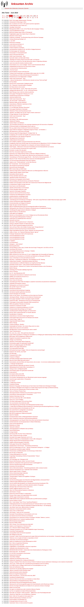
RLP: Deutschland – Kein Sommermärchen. (19, 163)
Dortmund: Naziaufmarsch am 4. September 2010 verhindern (23, 469)
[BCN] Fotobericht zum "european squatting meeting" (21, 519)
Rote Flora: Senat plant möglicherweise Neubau (20, 151)
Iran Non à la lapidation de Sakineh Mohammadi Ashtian (22, 590)
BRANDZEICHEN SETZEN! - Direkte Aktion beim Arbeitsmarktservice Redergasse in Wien (30, 549)
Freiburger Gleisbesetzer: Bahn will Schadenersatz (21, 233)
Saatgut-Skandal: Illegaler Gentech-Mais (18, 172)
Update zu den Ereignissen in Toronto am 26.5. (20, 526)
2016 (31, 15)
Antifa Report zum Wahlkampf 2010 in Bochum (20, 218)
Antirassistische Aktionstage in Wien (17, 22)
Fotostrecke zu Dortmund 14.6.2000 (17, 305)
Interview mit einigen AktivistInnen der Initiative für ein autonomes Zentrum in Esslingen (29, 585)
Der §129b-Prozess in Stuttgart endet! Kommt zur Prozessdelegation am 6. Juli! (27, 565)
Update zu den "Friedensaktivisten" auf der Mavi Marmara (22, 162)
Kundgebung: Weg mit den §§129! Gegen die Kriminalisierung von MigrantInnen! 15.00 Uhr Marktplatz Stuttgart (35, 143)
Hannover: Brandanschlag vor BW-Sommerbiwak (20, 464)
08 (25, 17)
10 (30, 17)
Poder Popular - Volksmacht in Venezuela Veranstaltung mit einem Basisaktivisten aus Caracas (31, 146)
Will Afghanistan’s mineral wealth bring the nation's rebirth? (23, 329)
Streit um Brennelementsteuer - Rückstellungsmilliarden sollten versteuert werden (28, 467)
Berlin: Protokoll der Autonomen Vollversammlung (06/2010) (23, 418)
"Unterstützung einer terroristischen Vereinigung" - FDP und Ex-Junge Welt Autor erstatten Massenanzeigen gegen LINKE (37, 199)
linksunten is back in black (15, 35)
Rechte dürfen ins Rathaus (15, 46)
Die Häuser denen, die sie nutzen (17, 87)
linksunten (21, 8)
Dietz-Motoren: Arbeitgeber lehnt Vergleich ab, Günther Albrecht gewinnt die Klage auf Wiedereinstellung (33, 387)
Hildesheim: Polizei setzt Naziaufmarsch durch (20, 110)
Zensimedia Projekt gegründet (16, 531)
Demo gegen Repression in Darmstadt (18, 109)
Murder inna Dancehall (14, 587)
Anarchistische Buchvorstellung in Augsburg (19, 290)
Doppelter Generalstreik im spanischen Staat (19, 338)
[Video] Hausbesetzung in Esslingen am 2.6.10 (20, 597)
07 (22, 17)
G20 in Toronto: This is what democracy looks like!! (21, 524)
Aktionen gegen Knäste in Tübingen (17, 471)
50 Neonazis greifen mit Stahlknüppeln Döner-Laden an (22, 126)
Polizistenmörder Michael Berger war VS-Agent (20, 309)
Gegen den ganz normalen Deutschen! (18, 204)
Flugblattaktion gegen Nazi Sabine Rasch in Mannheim (22, 34)
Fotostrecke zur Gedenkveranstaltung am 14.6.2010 (21, 307)
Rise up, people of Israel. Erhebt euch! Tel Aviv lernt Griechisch (24, 128)
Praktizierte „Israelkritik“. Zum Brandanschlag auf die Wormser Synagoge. (26, 37)
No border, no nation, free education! (17, 150)
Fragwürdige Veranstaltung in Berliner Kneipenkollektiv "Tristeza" (24, 456)
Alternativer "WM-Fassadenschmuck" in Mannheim (21, 221)
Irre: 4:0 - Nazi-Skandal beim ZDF (17, 273)
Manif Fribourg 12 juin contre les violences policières (21, 92)
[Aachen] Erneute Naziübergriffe (16, 167)
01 (7, 17)
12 (35, 17)
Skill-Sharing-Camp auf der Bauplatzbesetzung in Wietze (22, 582)
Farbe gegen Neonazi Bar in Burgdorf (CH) (19, 444)
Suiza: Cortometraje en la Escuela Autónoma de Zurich (22, 257)
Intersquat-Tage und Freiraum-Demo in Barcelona (20, 486)
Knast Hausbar (12, 478)
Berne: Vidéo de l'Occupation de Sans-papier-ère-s (21, 596)
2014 (24, 15)
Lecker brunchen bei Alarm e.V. (16, 44)
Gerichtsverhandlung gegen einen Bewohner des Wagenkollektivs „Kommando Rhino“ (29, 479)
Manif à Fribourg (13, 268)
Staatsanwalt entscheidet (15, 555)
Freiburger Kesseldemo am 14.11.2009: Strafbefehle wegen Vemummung (26, 529)
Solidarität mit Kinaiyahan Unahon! (17, 283)
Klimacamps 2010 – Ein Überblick (17, 551)
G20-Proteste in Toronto (14, 491)
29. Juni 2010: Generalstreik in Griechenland (19, 553)
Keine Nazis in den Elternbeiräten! (17, 186)
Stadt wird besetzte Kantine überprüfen (18, 572)
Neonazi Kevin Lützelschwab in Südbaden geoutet (21, 83)
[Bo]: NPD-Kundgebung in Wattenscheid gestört (20, 413)
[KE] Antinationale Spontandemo (17, 520)
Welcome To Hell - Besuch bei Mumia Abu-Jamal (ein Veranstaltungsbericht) (27, 158)
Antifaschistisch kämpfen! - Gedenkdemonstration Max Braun (23, 261)
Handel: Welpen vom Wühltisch (16, 122)
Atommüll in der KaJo (14, 220)
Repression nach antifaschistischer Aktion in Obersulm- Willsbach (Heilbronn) (27, 153)
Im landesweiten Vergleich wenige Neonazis (19, 184)
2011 (14, 15)
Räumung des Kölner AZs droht (16, 544)
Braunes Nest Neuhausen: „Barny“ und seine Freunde (22, 461)
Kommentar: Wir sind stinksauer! (16, 466)
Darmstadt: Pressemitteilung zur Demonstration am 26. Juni (23, 514)
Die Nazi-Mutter (13, 81)
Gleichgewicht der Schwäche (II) (16, 138)
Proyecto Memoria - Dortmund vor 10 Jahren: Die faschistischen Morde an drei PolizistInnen (30, 266)
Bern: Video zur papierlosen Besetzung (18, 543)
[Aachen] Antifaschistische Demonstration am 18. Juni (21, 408)
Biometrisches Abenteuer (15, 288)
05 (17, 17)
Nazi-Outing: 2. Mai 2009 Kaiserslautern (18, 119)
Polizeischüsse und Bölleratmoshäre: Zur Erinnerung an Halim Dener (25, 450)
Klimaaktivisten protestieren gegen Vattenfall (19, 449)
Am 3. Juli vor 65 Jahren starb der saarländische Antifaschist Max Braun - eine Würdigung (30, 505)
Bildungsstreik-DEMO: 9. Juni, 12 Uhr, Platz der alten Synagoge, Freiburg (26, 28)
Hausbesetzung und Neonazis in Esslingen (19, 95)
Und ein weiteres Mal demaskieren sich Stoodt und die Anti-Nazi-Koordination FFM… (29, 483)
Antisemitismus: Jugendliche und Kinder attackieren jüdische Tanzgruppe (26, 485)
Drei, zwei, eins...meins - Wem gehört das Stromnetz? (21, 333)
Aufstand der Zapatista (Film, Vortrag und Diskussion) (21, 560)
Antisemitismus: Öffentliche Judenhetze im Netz (20, 104)
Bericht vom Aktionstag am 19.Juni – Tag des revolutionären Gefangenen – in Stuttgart (29, 447)
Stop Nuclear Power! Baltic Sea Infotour (18, 411)
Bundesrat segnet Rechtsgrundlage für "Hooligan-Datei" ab (23, 133)
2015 (28, 15)
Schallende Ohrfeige (14, 384)
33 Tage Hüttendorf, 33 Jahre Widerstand (18, 114)
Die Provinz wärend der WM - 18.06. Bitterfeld (20, 397)
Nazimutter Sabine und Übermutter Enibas (19, 57)
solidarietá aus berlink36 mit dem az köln (18, 558)
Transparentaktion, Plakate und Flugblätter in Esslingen (22, 476)
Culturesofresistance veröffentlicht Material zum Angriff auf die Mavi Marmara (27, 262)
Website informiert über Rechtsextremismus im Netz (21, 440)
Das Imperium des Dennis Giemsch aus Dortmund (21, 515)
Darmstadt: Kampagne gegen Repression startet (20, 358)
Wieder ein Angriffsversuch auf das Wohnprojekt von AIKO (22, 541)
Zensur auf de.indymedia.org (16, 423)
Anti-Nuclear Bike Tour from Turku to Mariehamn (20, 433)
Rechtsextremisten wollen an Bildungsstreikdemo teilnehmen (23, 416)
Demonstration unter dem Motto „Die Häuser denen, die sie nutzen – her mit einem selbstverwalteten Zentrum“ (34, 362)
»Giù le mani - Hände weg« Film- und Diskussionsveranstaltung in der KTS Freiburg (29, 563)
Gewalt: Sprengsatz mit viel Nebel (17, 293)
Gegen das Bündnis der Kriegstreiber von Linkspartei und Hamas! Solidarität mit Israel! (29, 145)
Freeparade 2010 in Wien (15, 355)
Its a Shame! (12, 380)
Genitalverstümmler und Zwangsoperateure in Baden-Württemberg (24, 421)
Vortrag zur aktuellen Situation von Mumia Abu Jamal (21, 223)
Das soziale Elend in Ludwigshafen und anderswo (21, 409)
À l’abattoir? (12, 240)
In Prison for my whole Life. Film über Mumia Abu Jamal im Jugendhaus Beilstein (28, 61)
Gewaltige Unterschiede (15, 27)
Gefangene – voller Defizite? (16, 244)
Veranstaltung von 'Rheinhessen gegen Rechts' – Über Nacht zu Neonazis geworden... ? (30, 157)
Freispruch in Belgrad (14, 356)
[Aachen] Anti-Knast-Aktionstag (16, 474)
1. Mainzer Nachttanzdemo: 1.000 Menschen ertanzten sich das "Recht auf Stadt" (28, 80)
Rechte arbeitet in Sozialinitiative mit (17, 599)
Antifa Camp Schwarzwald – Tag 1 (17, 56)
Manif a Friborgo (13, 322)
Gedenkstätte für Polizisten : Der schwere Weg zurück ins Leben (24, 326)
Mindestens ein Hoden (14, 425)
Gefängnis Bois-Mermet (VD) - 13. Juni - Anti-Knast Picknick (23, 90)
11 (32, 17)
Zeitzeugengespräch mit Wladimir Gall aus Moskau (21, 428)
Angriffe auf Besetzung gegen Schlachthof (19, 442)
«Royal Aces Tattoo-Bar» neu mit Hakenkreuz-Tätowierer (22, 594)
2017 (35, 15)
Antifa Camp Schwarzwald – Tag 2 (17, 78)
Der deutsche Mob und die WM (16, 374)
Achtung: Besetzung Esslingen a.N (17, 39)
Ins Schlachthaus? (13, 242)
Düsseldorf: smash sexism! (15, 278)
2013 (21, 15)
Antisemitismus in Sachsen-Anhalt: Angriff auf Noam (21, 315)
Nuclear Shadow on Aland (15, 500)
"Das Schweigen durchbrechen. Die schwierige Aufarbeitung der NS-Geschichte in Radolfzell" (31, 124)
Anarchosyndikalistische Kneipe (16, 30)
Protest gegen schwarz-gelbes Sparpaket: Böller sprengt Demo (24, 302)
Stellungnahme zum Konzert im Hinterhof (19, 285)
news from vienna (13, 117)
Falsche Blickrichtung (14, 430)
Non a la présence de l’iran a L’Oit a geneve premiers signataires (24, 23)
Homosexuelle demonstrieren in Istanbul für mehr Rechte (22, 274)
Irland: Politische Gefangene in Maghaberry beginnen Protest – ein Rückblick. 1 (27, 129)
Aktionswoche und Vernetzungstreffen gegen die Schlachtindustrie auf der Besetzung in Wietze (31, 584)
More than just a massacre (15, 105)
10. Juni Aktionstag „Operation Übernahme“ (19, 107)
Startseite (7, 8)
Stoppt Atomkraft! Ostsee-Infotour (17, 321)
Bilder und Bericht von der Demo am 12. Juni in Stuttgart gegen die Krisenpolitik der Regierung (31, 254)
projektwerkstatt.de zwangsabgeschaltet (18, 196)
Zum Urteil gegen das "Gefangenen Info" (18, 459)
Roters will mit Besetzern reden (16, 567)
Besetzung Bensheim (14, 245)
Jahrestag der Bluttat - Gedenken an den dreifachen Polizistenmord (25, 297)
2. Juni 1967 (12, 40)
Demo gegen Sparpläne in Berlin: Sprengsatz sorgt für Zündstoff (24, 298)
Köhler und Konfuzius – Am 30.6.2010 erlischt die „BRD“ (22, 575)
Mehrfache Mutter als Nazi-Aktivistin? (18, 102)
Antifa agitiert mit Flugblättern (16, 213)
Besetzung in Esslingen (14, 42)
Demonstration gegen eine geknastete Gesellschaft (21, 370)
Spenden (26, 8)
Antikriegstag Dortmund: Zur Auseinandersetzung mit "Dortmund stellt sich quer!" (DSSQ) (30, 503)
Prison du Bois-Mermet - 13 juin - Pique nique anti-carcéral (23, 88)
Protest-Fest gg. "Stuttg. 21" (15, 319)
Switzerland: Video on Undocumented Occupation (21, 602)
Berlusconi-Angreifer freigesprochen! (18, 573)
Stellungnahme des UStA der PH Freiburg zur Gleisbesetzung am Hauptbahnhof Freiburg (30, 208)
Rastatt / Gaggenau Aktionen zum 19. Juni (19, 488)
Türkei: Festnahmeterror (15, 331)
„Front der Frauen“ (13, 69)
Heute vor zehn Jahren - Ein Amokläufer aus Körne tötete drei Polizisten (26, 295)
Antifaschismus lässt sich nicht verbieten (18, 327)
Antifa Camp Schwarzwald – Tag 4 (17, 116)
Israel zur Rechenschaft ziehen (16, 54)
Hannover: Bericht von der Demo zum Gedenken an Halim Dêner (24, 579)
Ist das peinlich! (13, 372)
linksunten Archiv (22, 3)
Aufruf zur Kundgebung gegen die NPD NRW (20, 344)
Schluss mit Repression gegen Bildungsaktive (20, 201)
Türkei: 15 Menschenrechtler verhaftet (18, 435)
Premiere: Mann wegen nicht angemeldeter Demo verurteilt (23, 495)
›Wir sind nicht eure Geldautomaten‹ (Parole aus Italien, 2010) (23, 389)
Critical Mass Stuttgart (14, 556)
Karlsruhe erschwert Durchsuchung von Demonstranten (22, 228)
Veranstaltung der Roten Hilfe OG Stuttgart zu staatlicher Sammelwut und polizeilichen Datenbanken (32, 281)
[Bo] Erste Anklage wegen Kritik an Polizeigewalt (20, 32)
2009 (7, 15)
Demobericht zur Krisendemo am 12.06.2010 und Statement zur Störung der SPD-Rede (29, 256)
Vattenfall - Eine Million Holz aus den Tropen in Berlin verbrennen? (24, 112)
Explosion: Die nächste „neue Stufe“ (17, 351)
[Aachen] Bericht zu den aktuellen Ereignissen (20, 136)
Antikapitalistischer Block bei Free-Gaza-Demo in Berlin (22, 66)
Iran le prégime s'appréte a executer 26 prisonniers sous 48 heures (24, 141)
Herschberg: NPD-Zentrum (15, 249)
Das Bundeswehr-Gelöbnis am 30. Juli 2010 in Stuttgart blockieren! (25, 49)
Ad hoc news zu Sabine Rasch (16, 510)
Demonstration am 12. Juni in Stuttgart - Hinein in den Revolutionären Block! (27, 64)
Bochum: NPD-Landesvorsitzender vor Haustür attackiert (22, 312)
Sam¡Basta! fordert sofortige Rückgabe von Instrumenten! (22, 310)
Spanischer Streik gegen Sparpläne (17, 191)
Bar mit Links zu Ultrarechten (16, 452)
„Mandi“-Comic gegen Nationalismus (18, 346)
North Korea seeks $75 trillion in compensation (20, 493)
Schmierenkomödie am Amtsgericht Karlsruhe (20, 203)
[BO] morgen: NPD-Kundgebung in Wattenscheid (20, 336)
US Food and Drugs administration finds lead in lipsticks (22, 160)
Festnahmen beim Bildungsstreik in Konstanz (20, 194)
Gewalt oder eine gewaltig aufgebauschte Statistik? (21, 568)
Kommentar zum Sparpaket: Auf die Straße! (19, 179)
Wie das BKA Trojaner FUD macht (17, 286)
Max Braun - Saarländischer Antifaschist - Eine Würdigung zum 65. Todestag (27, 259)
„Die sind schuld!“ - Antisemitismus (17, 100)
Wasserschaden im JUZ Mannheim (17, 211)
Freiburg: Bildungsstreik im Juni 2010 (18, 454)
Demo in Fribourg (13, 271)
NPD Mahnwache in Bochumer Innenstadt (19, 131)
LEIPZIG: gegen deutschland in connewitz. (19, 497)
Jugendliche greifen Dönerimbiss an (17, 177)
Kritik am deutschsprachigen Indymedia (18, 473)
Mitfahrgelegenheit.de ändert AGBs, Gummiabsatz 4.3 (21, 367)
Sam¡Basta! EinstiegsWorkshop (16, 577)
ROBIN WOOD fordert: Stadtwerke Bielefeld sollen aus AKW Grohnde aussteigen (28, 498)
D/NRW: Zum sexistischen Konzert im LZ (18, 276)
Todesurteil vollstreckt (14, 426)
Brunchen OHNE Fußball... (15, 522)
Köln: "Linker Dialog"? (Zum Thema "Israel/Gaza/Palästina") (23, 502)
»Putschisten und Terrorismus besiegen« (18, 539)
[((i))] (4, 6)
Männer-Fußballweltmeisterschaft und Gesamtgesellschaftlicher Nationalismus (27, 206)
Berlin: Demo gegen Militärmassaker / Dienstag (20, 20)
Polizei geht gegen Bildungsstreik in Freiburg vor (20, 216)
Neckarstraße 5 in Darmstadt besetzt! (18, 52)
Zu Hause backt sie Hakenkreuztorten (18, 68)
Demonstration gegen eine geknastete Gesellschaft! (21, 343)
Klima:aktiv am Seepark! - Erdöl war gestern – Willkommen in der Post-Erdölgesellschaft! (30, 592)
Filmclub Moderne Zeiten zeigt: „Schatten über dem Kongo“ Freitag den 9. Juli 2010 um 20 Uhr (31, 247)
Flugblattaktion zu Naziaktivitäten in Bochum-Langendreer (22, 546)
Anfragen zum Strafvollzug (15, 339)
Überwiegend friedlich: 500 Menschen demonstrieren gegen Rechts (25, 392)
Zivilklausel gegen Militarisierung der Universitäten (21, 481)
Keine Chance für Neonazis (15, 280)
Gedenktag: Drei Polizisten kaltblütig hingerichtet (20, 269)
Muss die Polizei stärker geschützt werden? (19, 360)
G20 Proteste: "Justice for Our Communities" (19, 512)
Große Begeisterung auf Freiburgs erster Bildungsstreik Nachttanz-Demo (26, 404)
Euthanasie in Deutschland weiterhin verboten (20, 508)
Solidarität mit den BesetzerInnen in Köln (18, 548)
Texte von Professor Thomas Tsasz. (17, 391)
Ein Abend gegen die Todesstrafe (17, 51)
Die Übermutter (13, 353)
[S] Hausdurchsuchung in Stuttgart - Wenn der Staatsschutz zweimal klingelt (27, 350)
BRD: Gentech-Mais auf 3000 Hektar (17, 169)
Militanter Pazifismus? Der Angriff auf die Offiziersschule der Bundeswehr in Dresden (29, 155)
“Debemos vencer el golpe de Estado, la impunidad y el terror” (23, 538)
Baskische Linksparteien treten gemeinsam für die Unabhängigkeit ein (25, 462)
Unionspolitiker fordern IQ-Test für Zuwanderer (20, 532)
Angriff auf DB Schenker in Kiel (16, 252)
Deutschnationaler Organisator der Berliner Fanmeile (21, 365)
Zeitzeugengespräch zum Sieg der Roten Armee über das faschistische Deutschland (29, 420)
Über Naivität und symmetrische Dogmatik (19, 165)
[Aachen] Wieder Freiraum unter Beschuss (19, 71)
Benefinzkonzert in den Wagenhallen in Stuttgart (20, 76)
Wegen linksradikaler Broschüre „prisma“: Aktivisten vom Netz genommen (26, 230)
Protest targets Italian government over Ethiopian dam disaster (23, 317)
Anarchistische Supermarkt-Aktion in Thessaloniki (21, 394)
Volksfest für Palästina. (14, 121)
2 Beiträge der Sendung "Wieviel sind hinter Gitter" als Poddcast (24, 59)
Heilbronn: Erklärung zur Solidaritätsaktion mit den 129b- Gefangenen (25, 438)
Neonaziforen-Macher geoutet (16, 174)
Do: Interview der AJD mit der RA (17, 375)
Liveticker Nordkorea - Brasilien (16, 324)
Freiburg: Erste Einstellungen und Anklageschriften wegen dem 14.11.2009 (26, 73)
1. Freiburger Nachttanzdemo (16, 363)
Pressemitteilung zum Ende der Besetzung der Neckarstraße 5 (23, 75)
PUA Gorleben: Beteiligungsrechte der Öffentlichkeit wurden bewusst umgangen (28, 377)
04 (14, 17)
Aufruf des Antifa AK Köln (15, 97)
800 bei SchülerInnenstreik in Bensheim (18, 198)
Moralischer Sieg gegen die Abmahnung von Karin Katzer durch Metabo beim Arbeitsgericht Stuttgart (32, 385)
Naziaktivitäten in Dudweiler (16, 314)
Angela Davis (12, 457)
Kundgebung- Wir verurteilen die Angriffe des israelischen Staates (24, 134)
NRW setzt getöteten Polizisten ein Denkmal (19, 303)
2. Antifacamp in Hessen (15, 382)
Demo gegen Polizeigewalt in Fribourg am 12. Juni (21, 93)
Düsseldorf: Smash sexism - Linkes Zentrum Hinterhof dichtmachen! (25, 264)
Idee (11, 8)
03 (12, 17)
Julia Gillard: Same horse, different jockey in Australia (21, 507)
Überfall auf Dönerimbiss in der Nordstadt (19, 187)
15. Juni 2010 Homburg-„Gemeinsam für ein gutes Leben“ (22, 148)
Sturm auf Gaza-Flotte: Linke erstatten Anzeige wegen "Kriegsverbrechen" (26, 227)
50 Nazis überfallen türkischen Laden (18, 175)
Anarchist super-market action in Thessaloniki (20, 379)
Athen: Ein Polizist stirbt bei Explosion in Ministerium (21, 490)
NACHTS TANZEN (13, 415)
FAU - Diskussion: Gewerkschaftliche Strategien (20, 85)
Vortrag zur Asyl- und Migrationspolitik (18, 368)
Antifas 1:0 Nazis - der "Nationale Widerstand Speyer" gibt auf (23, 232)
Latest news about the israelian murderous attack (20, 63)
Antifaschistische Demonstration (16, 139)
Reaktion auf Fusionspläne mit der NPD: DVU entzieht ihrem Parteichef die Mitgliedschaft (30, 182)
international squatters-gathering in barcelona (20, 292)
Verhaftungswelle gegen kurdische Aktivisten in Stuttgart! (22, 210)
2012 (17, 15)
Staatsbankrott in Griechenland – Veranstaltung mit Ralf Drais (23, 445)
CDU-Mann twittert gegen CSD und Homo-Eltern (20, 401)
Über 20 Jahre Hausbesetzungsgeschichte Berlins (21, 225)
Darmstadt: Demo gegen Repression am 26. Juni (20, 437)
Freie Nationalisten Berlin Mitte (16, 348)
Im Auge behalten (13, 432)
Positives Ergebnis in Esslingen (16, 47)
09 (27, 17)
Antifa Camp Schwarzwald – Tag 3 (17, 98)
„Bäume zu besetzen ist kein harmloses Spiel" (20, 570)
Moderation (15, 8)
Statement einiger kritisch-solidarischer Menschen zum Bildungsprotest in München (28, 170)
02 (9, 17)
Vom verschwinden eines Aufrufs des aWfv (19, 403)
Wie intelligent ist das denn (15, 534)
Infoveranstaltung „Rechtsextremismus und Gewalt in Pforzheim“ (24, 180)
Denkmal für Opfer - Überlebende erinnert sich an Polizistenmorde (24, 300)
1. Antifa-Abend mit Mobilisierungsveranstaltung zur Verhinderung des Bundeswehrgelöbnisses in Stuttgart (34, 406)
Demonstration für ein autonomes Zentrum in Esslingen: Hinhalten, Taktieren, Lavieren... (29, 517)
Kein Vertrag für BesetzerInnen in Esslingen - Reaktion (22, 251)
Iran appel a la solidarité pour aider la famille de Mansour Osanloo (24, 589)
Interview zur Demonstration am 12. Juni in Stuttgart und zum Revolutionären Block (28, 215)
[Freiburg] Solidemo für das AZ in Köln (18, 601)
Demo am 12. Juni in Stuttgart (16, 399)
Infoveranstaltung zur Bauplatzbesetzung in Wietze (21, 580)
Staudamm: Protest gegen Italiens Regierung (19, 341)
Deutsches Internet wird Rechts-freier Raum (19, 192)
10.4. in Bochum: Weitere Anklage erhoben (19, 527)
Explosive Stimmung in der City (16, 396)
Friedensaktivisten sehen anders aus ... (18, 25)
